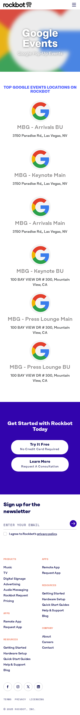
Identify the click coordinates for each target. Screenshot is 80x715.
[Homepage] (17, 4)
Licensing (36, 699)
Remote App (12, 621)
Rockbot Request (15, 595)
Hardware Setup (15, 653)
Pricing (8, 601)
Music (7, 567)
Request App (12, 627)
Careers (47, 642)
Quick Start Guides (17, 659)
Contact (48, 647)
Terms (7, 699)
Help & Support (14, 664)
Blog (6, 670)
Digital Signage (14, 579)
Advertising (11, 584)
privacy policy (47, 534)
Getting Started (14, 647)
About (46, 636)
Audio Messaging (15, 590)
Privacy (20, 699)
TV (5, 573)
